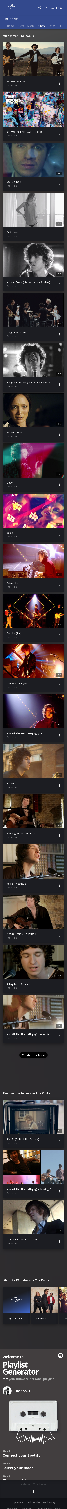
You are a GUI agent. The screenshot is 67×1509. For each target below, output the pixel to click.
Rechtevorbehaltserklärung (41, 1502)
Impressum (17, 1502)
